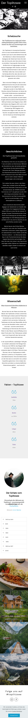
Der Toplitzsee (11, 3)
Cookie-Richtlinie (17, 711)
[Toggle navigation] (25, 2)
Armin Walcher (17, 510)
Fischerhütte (14, 506)
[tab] (14, 519)
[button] (14, 519)
